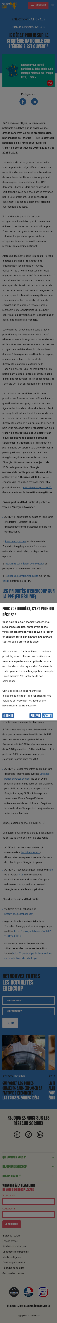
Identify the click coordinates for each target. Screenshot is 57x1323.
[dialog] (28, 661)
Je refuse (35, 715)
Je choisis (8, 715)
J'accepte (47, 715)
